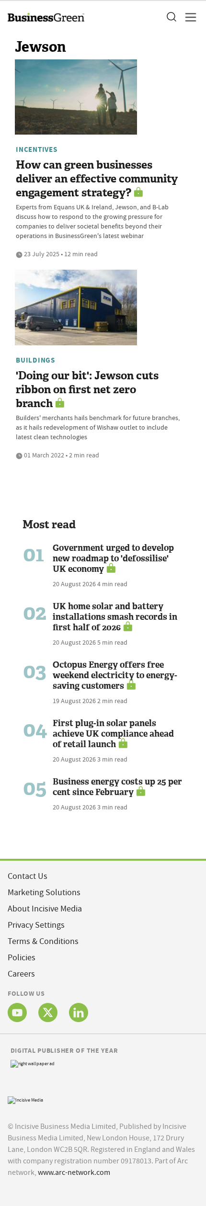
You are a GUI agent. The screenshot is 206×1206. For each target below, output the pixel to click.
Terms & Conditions (43, 941)
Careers (21, 973)
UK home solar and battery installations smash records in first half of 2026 (115, 617)
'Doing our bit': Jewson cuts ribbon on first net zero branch (87, 389)
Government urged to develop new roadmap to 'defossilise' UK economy (113, 558)
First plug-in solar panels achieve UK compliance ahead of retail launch (113, 733)
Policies (21, 957)
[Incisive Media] (25, 1099)
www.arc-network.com (74, 1172)
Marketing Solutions (44, 892)
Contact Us (27, 876)
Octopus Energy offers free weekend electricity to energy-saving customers (115, 675)
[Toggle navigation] (187, 17)
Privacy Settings (36, 925)
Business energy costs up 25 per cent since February (117, 787)
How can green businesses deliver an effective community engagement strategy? (97, 179)
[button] (171, 17)
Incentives (36, 149)
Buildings (35, 360)
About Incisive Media (45, 908)
